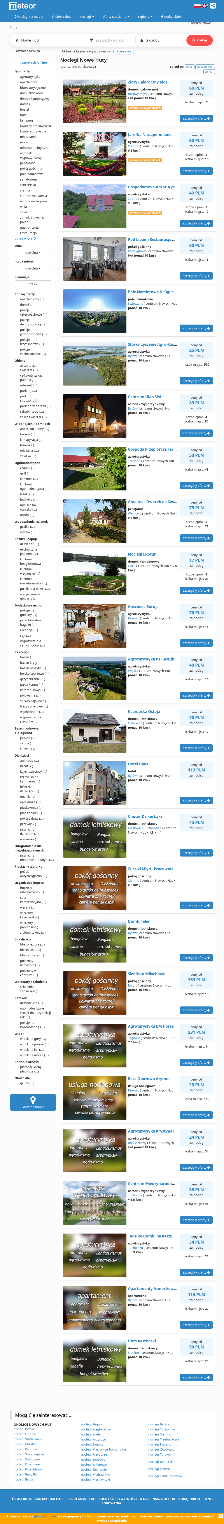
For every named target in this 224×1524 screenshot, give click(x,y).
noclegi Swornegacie (29, 1454)
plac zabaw (31, 813)
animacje (29, 760)
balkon (27, 434)
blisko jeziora (32, 944)
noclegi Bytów (24, 1429)
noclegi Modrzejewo (95, 1474)
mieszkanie (28, 137)
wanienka (29, 839)
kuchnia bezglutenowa (33, 561)
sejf (25, 635)
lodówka (28, 499)
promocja (22, 277)
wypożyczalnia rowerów (30, 719)
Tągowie (134, 1038)
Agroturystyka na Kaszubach (154, 659)
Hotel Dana (138, 763)
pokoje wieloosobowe (33, 351)
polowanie (30, 695)
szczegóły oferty (195, 118)
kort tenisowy (32, 690)
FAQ (92, 1499)
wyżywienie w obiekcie (30, 596)
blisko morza (32, 955)
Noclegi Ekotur (142, 554)
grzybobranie (32, 679)
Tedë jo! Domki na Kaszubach (154, 1236)
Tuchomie (135, 1195)
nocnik (27, 796)
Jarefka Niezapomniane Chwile (156, 134)
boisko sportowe (34, 673)
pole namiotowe (32, 174)
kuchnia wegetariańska (33, 581)
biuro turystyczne (33, 87)
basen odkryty (33, 668)
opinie (208, 71)
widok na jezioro (34, 1044)
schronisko (28, 185)
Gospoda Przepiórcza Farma (153, 449)
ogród (27, 515)
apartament (28, 82)
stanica (25, 190)
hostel (24, 109)
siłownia (28, 749)
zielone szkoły (33, 932)
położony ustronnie (30, 963)
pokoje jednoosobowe (33, 332)
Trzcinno (134, 461)
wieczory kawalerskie (31, 915)
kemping (26, 120)
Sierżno (133, 1352)
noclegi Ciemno (159, 1434)
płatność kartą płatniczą (30, 1069)
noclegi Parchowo (26, 1449)
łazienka (28, 445)
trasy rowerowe (34, 706)
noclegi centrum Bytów (165, 1476)
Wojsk (132, 671)
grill (25, 473)
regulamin (77, 1499)
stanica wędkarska (33, 196)
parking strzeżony (29, 398)
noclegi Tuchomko (161, 1429)
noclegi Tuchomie (94, 1469)
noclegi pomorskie (161, 1462)
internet (28, 385)
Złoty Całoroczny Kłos (147, 82)
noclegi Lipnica (25, 1434)
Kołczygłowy (137, 251)
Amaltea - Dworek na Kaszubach (157, 501)
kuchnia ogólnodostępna (34, 486)
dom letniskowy (31, 93)
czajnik (27, 468)
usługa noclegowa (33, 201)
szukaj (202, 40)
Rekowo (133, 618)
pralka (27, 527)
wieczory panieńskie (30, 925)
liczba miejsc (24, 261)
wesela (27, 907)
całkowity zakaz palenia (31, 377)
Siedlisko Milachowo (147, 973)
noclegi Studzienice (28, 1439)
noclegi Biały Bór (26, 1474)
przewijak (29, 824)
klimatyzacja (31, 440)
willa (23, 207)
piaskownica (31, 807)
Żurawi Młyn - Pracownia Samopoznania (164, 868)
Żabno (132, 198)
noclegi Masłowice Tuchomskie (103, 1449)
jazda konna (31, 684)
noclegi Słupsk (91, 1424)
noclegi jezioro (159, 1469)
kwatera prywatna (33, 131)
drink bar (29, 544)
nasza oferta (163, 1499)
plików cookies (45, 1516)
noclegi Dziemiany (27, 1464)
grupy (27, 1083)
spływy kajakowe (34, 701)
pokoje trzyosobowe (32, 341)
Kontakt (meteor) (50, 1499)
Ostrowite (135, 723)
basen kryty (31, 662)
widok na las (32, 1050)
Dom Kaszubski (142, 1340)
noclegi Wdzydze (93, 1439)
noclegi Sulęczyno (27, 1459)
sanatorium (28, 179)
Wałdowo (134, 513)
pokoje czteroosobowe (33, 312)
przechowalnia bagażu (31, 622)
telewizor (29, 450)
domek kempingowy (34, 98)
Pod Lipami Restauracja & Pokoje (158, 239)
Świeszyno (135, 303)
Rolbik (132, 985)
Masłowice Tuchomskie (144, 828)
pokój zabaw (32, 818)
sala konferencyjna (33, 899)
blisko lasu (30, 950)
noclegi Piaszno (159, 1444)
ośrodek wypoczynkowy (31, 155)
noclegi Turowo (159, 1454)
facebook (23, 1499)
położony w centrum (29, 972)
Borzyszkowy (137, 1143)
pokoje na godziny (28, 612)
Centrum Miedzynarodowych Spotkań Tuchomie (172, 1183)
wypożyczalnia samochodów (32, 643)
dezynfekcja (31, 1003)
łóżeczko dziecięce (29, 789)
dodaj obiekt (189, 1499)
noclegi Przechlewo (28, 1469)
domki (27, 304)
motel (24, 142)
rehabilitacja (32, 411)
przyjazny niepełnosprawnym (35, 857)
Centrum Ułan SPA (144, 396)
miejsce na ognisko (28, 507)
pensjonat (27, 163)
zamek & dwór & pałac (32, 219)
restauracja (28, 233)
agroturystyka (30, 77)
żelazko (28, 456)
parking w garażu (35, 406)
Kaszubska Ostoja (144, 711)
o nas (144, 1499)
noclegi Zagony (92, 1444)
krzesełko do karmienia (30, 779)
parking (28, 391)
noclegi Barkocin (160, 1424)
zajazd (25, 212)
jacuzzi (27, 738)
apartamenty (32, 299)
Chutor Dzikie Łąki (145, 816)
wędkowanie (32, 712)
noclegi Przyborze (94, 1454)
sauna (27, 743)
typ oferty (22, 71)
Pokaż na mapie (32, 1107)
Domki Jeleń (139, 921)
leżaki (27, 494)
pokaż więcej (24, 238)
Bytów (132, 356)
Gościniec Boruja (143, 606)
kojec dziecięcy (33, 771)
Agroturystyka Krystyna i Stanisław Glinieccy (169, 1131)
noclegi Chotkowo (161, 1449)
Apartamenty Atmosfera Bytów (157, 1288)
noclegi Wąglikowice (96, 1429)
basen (27, 657)
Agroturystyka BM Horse (151, 1026)
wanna (27, 532)
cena (18, 245)
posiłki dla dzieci (35, 589)
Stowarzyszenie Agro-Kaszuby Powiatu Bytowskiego (176, 344)
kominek (29, 479)
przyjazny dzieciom (29, 831)
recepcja (29, 630)
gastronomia (29, 227)
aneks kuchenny (34, 429)
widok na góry (33, 1039)
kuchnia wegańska (30, 571)
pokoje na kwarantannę (32, 1024)
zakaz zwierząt (33, 417)
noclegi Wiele (91, 1434)
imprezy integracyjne (32, 890)
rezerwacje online (33, 62)
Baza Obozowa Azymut (149, 1078)
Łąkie (131, 566)
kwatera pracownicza (35, 126)
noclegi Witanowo (94, 1464)
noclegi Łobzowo (93, 1459)
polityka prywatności (118, 1499)
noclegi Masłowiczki (95, 1479)
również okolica (27, 51)
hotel (24, 115)
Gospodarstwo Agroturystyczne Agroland (166, 186)
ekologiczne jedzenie (29, 551)
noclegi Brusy (23, 1479)
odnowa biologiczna (34, 148)
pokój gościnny (31, 168)
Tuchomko (135, 1248)
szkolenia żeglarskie (30, 989)
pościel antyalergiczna (33, 873)
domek (25, 104)
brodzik (28, 766)
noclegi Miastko (25, 1444)
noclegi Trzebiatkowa (163, 1439)
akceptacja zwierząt (29, 367)
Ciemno (133, 146)
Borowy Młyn (137, 94)
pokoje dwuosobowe (32, 322)
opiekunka (30, 802)
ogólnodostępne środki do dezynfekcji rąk (35, 1012)
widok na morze (34, 1055)
